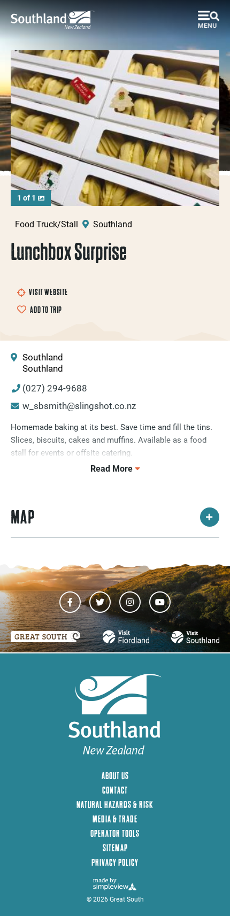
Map (23, 516)
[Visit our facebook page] (70, 602)
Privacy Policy (115, 862)
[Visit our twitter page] (100, 602)
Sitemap (115, 847)
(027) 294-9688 (54, 388)
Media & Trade (115, 819)
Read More (112, 468)
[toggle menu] (208, 19)
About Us (115, 775)
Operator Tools (115, 833)
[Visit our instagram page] (130, 602)
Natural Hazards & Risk (115, 804)
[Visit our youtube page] (160, 602)
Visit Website (48, 292)
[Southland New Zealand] (56, 20)
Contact (115, 790)
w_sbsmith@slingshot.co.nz (79, 405)
